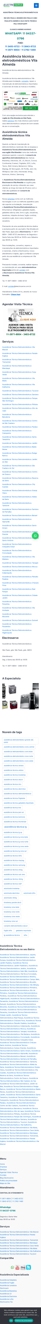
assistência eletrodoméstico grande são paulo (18, 741)
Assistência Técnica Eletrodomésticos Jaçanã (17, 955)
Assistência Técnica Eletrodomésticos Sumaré (20, 620)
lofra (25, 935)
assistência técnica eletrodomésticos (17, 794)
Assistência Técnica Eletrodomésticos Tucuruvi (20, 391)
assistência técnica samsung (14, 865)
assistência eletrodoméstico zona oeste (18, 761)
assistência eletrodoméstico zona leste (18, 751)
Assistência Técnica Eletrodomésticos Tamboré (18, 1062)
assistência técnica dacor (13, 779)
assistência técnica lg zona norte (16, 842)
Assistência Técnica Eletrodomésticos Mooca (19, 567)
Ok (11, 1320)
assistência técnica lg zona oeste (16, 846)
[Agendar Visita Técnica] (20, 323)
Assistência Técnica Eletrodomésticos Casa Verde (19, 1130)
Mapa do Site (5, 1183)
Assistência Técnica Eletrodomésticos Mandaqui (18, 1133)
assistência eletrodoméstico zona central (19, 747)
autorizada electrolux (12, 893)
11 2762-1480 (29, 50)
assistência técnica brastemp (15, 775)
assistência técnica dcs (12, 784)
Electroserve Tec (6, 1302)
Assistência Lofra (6, 1299)
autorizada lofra (29, 893)
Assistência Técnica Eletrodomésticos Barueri (19, 515)
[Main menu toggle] (36, 5)
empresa (11, 199)
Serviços (3, 1170)
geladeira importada (23, 930)
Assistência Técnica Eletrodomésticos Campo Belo (19, 979)
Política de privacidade (8, 1181)
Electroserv (4, 1288)
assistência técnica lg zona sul (15, 851)
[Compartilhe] (17, 1267)
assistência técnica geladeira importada (18, 803)
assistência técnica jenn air (14, 812)
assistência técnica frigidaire (14, 798)
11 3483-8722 (12, 46)
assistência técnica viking (13, 879)
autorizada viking (10, 898)
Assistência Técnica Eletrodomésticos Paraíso (20, 427)
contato (22, 270)
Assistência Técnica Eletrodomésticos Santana (20, 394)
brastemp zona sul (11, 921)
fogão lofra (8, 930)
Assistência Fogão (7, 1283)
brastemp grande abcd (12, 902)
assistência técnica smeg (13, 870)
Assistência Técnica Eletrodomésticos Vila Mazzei (19, 1232)
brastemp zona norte (11, 912)
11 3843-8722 (29, 46)
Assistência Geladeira (8, 1280)
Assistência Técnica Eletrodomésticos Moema (18, 977)
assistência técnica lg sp (13, 832)
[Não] (38, 1316)
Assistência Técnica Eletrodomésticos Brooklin (18, 982)
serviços (11, 121)
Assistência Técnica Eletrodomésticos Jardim (19, 443)
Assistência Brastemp (8, 1291)
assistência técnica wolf (13, 884)
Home (2, 1164)
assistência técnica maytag (14, 860)
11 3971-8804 (12, 50)
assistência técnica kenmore (14, 817)
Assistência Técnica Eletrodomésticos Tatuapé (20, 563)
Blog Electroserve (6, 1178)
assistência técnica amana (13, 765)
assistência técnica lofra (13, 856)
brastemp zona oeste (12, 916)
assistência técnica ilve (12, 808)
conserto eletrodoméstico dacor (16, 926)
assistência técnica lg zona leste (16, 837)
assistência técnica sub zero (14, 874)
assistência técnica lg (15, 827)
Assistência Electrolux (8, 1296)
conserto (25, 81)
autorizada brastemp (11, 888)
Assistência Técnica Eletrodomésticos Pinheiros (18, 988)
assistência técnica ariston (13, 770)
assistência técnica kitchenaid (15, 822)
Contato (3, 1175)
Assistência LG (6, 1294)
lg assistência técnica (12, 935)
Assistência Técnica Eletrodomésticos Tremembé (19, 1136)
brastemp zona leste (11, 907)
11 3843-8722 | (6, 1201)
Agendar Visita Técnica (9, 1172)
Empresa (3, 1167)
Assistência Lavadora (8, 1285)
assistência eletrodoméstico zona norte (18, 756)
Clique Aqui (15, 294)
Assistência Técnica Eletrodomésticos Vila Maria (18, 1128)
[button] (4, 705)
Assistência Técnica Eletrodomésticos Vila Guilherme (20, 1251)
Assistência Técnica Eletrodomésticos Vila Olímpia (19, 985)
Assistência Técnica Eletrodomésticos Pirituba (20, 404)
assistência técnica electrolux (15, 789)
